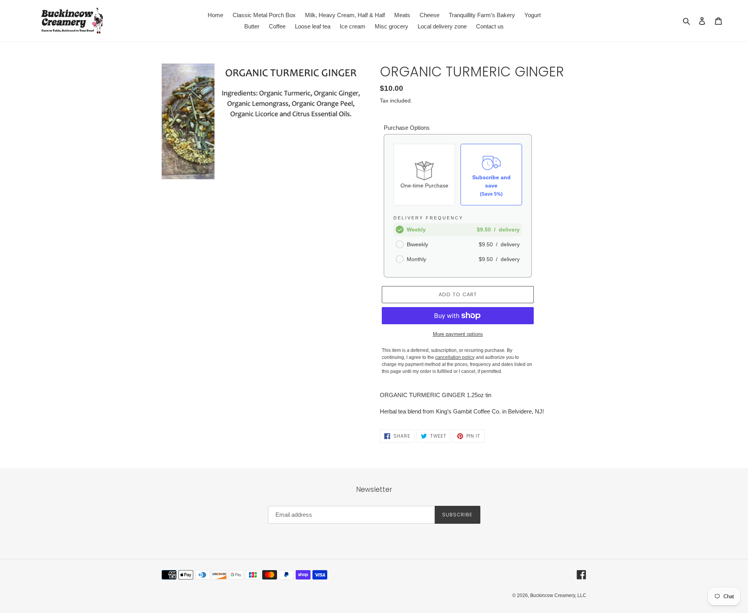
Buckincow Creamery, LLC (558, 595)
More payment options (458, 334)
